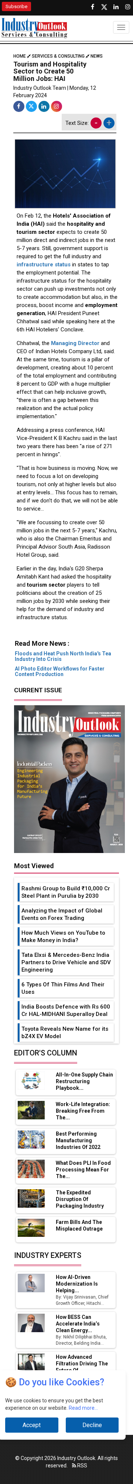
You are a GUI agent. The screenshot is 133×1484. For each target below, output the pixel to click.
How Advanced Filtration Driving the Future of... (82, 1363)
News (97, 56)
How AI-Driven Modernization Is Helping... (77, 1283)
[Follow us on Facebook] (92, 7)
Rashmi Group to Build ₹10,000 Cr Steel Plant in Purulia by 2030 (65, 892)
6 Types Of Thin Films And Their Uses (63, 988)
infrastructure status (44, 264)
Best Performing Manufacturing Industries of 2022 (78, 1140)
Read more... (83, 1408)
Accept (32, 1425)
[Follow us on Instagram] (128, 7)
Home (20, 56)
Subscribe (16, 6)
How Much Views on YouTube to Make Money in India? (63, 936)
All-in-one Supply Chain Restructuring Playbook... (84, 1081)
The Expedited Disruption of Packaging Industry (80, 1199)
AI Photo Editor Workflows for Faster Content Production (60, 671)
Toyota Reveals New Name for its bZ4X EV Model (64, 1033)
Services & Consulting (58, 56)
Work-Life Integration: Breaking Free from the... (83, 1110)
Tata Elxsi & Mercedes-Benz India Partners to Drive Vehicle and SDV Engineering (66, 962)
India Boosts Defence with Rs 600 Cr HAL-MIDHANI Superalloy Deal (65, 1010)
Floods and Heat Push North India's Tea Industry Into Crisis (63, 656)
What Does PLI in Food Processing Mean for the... (83, 1169)
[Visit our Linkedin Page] (116, 7)
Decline (92, 1425)
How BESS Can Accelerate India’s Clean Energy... (78, 1323)
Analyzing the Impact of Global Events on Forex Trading (61, 914)
